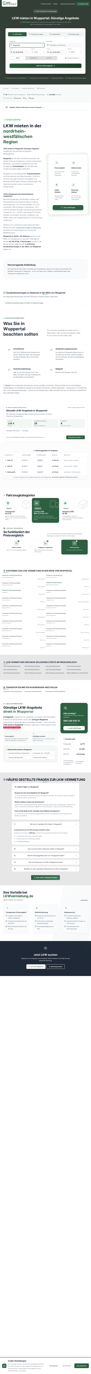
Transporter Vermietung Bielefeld (55, 691)
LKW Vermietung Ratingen (53, 669)
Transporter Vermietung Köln (32, 691)
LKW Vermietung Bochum (31, 669)
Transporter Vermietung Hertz (54, 582)
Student (49, 58)
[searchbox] (27, 45)
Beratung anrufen (56, 966)
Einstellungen (53, 1366)
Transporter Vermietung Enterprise (11, 590)
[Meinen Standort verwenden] (43, 45)
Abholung (12, 41)
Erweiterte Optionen (72, 58)
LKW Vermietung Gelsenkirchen (55, 673)
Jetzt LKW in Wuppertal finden (46, 877)
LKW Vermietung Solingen (32, 666)
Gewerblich (33, 58)
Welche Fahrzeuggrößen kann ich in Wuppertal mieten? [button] (45, 855)
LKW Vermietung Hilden (74, 666)
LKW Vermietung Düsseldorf (11, 673)
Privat (18, 58)
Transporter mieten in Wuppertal (28, 228)
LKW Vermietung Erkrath (53, 666)
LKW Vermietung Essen (10, 669)
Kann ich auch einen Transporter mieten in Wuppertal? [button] (46, 849)
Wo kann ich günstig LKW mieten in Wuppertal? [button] (46, 824)
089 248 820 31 (71, 721)
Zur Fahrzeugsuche (37, 966)
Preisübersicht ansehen (71, 477)
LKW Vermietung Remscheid (11, 666)
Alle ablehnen (67, 1366)
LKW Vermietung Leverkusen (33, 673)
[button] (25, 107)
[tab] (17, 34)
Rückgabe (49, 41)
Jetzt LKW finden (69, 207)
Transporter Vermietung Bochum (12, 691)
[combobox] (38, 52)
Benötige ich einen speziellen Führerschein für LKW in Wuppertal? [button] (46, 869)
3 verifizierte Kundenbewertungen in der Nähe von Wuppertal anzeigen (24, 303)
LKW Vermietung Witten (74, 669)
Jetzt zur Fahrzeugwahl (44, 66)
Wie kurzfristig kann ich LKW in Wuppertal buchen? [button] (46, 862)
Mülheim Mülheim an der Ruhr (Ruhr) (77, 673)
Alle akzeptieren (82, 1366)
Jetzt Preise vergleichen (58, 477)
